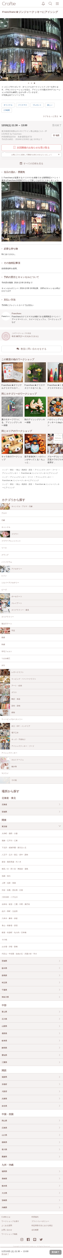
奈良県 (4, 1106)
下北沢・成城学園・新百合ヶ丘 (14, 848)
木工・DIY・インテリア (20, 726)
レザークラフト (17, 672)
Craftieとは (5, 1217)
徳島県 (4, 1142)
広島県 (4, 1128)
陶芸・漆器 (15, 699)
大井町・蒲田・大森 (10, 833)
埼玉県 (4, 983)
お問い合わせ (6, 1230)
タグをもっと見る (50, 116)
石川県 (4, 1019)
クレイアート (16, 603)
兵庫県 (4, 1099)
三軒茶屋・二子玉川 (10, 897)
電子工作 (14, 733)
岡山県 (4, 1121)
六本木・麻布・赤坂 (10, 918)
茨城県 (4, 961)
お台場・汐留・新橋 (10, 947)
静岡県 (4, 1048)
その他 (14, 780)
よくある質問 (6, 1226)
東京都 (4, 826)
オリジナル (8, 105)
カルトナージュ (17, 760)
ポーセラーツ (16, 597)
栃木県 (4, 968)
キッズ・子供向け (18, 739)
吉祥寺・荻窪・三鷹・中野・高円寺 (16, 904)
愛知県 (4, 1055)
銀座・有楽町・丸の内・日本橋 (14, 932)
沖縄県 (4, 1207)
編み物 (14, 766)
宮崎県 (4, 1200)
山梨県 (4, 1026)
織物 (13, 712)
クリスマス (22, 105)
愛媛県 (4, 1157)
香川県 (4, 1149)
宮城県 (4, 812)
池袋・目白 (6, 876)
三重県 (4, 1062)
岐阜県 (4, 1041)
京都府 (4, 1084)
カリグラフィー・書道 (20, 610)
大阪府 (4, 1091)
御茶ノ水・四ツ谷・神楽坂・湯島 (15, 869)
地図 (57, 135)
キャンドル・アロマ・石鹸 (22, 506)
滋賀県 (4, 1077)
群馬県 (4, 975)
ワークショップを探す (10, 1221)
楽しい (49, 105)
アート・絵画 (16, 686)
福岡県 (4, 1171)
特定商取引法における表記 (42, 1226)
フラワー (14, 534)
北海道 (4, 804)
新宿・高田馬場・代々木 (11, 862)
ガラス (14, 692)
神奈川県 (5, 997)
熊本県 (4, 1186)
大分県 (4, 1193)
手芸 (13, 631)
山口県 (4, 1135)
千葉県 (4, 990)
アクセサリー (16, 569)
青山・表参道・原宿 (10, 925)
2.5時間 (7, 110)
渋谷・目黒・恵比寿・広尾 (12, 890)
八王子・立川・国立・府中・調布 (15, 855)
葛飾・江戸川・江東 (10, 841)
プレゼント (37, 105)
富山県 (4, 1012)
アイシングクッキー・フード (22, 746)
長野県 (4, 1033)
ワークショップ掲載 (9, 1234)
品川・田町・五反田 (10, 911)
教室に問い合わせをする (33, 349)
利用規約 (35, 1217)
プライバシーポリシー (40, 1221)
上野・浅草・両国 (9, 883)
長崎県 (4, 1179)
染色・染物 (15, 706)
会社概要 (35, 1230)
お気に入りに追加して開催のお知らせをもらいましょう (35, 154)
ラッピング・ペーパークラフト (23, 679)
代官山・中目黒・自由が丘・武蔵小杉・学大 (19, 954)
